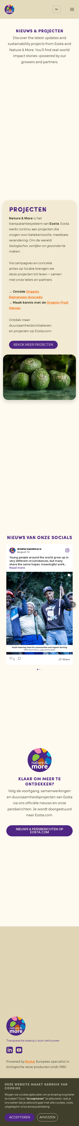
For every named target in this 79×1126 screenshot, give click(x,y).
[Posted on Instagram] (67, 550)
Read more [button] (17, 568)
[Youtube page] (19, 1050)
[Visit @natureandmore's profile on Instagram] (13, 550)
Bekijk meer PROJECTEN (33, 344)
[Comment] (18, 659)
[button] (6, 604)
